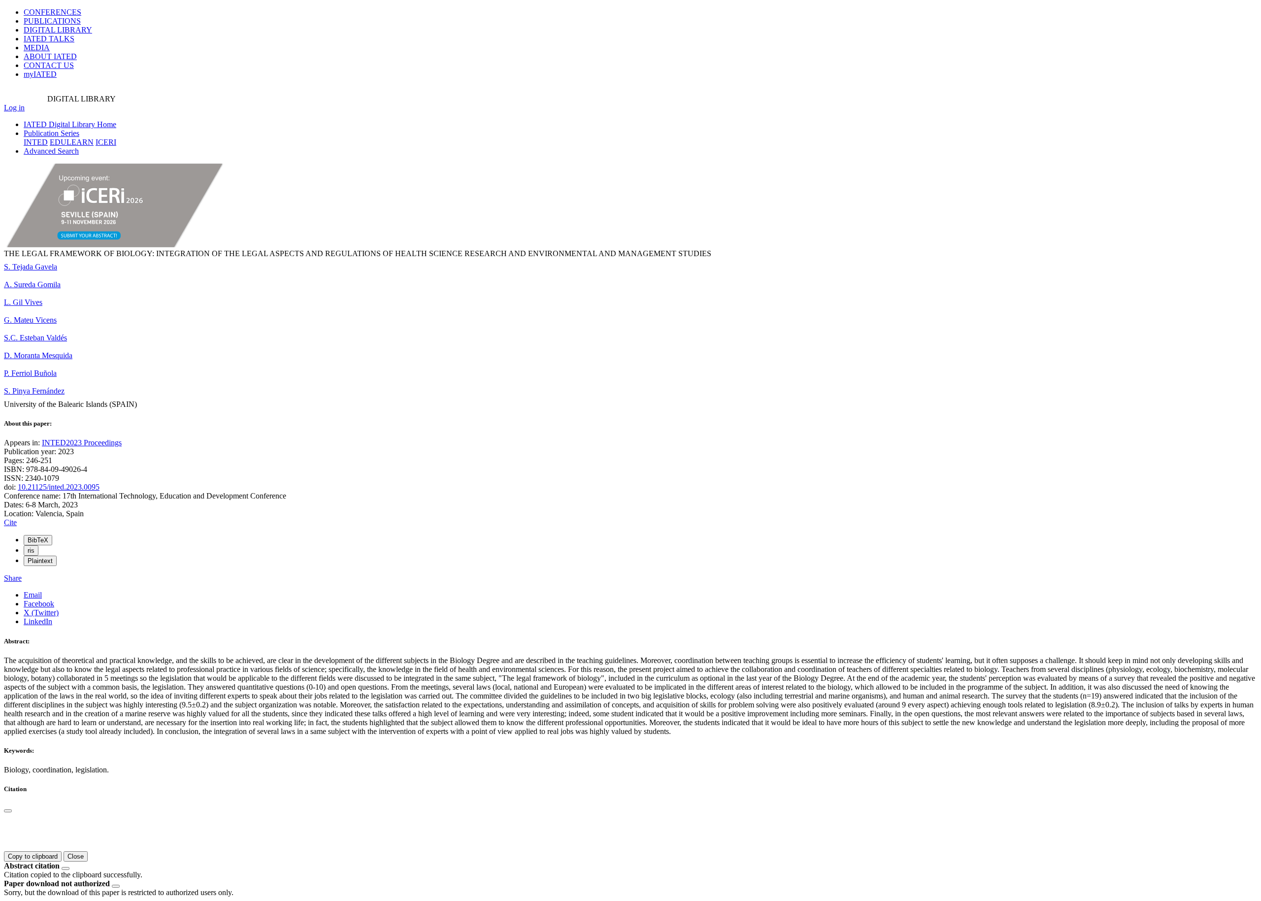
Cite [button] (10, 522)
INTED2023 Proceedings (82, 442)
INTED (36, 142)
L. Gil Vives (23, 302)
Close (75, 856)
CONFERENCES (52, 12)
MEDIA (37, 47)
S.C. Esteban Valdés (35, 338)
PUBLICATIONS (52, 21)
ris (31, 550)
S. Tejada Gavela (30, 267)
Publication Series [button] (51, 133)
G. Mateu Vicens (30, 320)
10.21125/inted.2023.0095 (59, 487)
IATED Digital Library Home (70, 124)
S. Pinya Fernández (34, 391)
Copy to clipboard (33, 856)
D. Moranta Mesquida (38, 355)
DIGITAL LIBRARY (58, 30)
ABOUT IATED (50, 56)
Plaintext (40, 561)
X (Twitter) (41, 612)
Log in (14, 107)
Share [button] (13, 578)
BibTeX (38, 540)
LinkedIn (38, 621)
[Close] (8, 810)
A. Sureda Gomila (32, 284)
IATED (49, 38)
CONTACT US (49, 65)
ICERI (106, 142)
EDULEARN (72, 142)
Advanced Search (51, 151)
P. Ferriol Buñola (30, 373)
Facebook (39, 604)
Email (33, 595)
